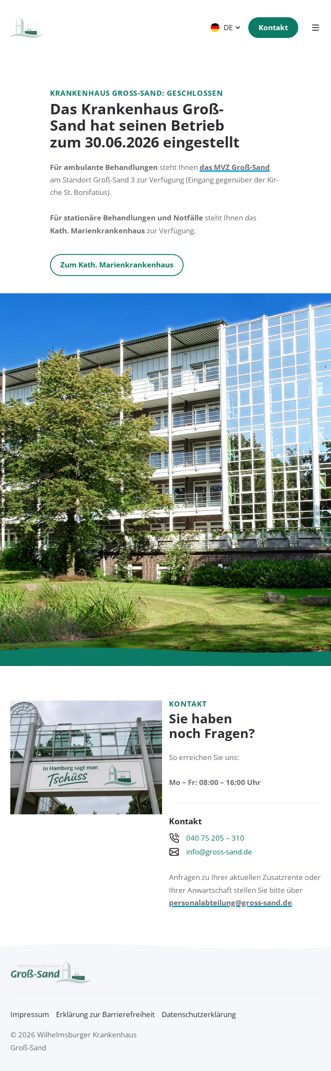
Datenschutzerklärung (199, 1014)
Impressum (29, 1014)
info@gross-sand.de (219, 852)
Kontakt (273, 27)
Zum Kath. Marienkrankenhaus (116, 265)
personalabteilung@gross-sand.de (230, 903)
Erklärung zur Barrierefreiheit (105, 1014)
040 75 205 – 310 (215, 838)
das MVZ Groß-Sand (235, 167)
